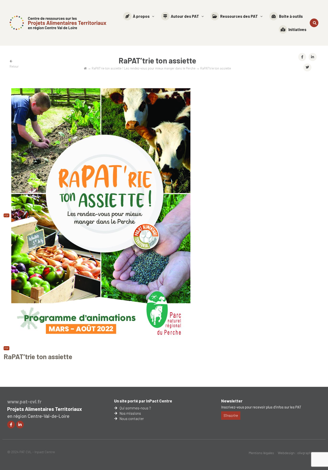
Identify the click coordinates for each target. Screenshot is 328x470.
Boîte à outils (291, 16)
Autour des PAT (185, 16)
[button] (138, 16)
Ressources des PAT (239, 16)
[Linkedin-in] (20, 424)
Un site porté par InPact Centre (143, 400)
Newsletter (232, 400)
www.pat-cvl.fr (24, 401)
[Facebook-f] (11, 424)
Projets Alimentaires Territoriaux (44, 409)
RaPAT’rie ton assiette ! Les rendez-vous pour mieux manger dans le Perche (143, 68)
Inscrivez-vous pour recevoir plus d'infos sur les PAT (261, 407)
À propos (141, 16)
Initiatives (297, 29)
